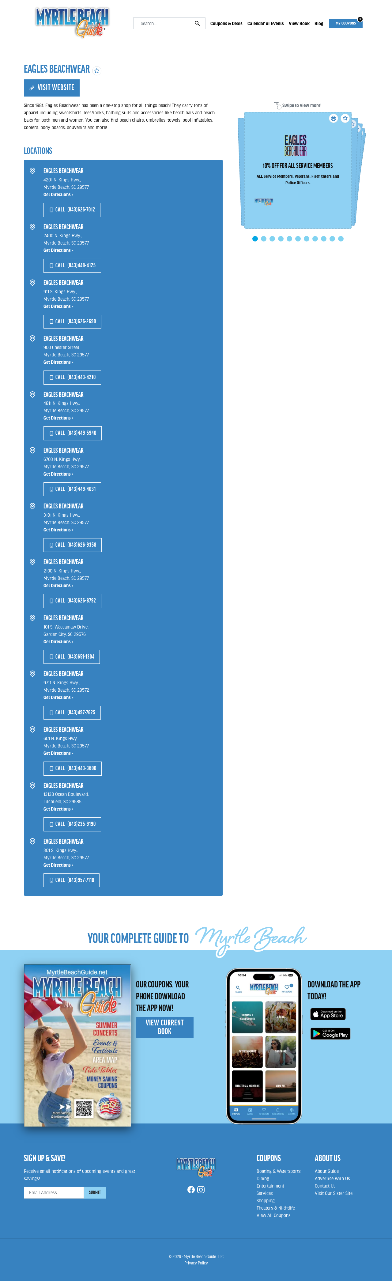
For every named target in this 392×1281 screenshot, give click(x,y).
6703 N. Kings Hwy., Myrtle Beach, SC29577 (66, 466)
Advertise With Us (332, 1178)
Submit (95, 1192)
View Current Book (165, 1027)
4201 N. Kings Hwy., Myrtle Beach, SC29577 (66, 187)
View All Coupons (274, 1215)
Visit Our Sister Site (333, 1193)
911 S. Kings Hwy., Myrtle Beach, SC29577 (66, 299)
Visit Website (54, 88)
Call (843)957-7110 (74, 880)
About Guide (327, 1171)
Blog (319, 23)
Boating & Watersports (279, 1171)
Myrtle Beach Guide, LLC (204, 1256)
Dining (263, 1178)
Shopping (266, 1200)
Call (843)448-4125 (75, 265)
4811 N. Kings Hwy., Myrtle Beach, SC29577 (66, 410)
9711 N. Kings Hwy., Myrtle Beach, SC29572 (66, 690)
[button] (255, 238)
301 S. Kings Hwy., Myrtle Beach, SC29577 (66, 857)
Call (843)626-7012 (74, 210)
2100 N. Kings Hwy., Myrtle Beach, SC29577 (66, 578)
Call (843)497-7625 (75, 712)
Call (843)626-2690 (75, 321)
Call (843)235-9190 (75, 824)
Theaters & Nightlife (276, 1207)
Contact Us (325, 1185)
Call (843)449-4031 (75, 489)
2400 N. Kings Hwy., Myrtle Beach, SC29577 (66, 243)
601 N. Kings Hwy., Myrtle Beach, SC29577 (66, 745)
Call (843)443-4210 (75, 377)
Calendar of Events (265, 23)
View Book (299, 23)
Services (265, 1193)
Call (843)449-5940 (75, 433)
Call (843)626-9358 (75, 545)
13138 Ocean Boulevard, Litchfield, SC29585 (66, 801)
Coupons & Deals (226, 23)
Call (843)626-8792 (75, 601)
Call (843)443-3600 (75, 768)
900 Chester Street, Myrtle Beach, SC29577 (66, 354)
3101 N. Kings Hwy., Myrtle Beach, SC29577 (66, 522)
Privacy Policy (196, 1263)
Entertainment (270, 1185)
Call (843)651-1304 (74, 657)
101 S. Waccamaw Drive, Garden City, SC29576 (66, 634)
